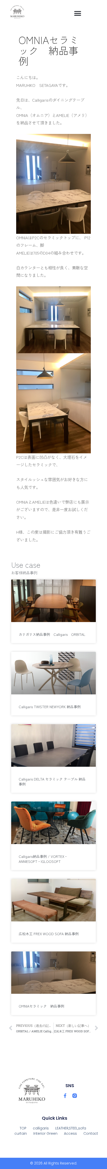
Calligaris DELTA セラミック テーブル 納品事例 (52, 781)
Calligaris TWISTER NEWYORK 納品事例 (50, 706)
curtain (20, 1133)
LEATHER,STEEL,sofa (70, 1128)
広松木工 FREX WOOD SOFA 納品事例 (49, 933)
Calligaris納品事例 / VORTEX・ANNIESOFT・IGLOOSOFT (43, 859)
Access (70, 1133)
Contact (90, 1133)
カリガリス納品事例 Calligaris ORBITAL (54, 634)
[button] (77, 13)
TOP (23, 1128)
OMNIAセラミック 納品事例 (41, 1006)
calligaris (41, 1128)
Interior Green (45, 1133)
